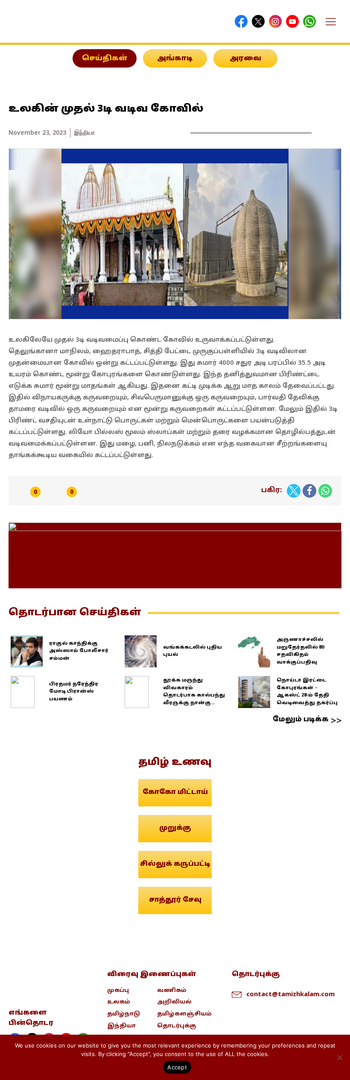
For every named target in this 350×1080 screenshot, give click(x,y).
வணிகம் (172, 990)
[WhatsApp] (325, 491)
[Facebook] (309, 491)
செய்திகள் (105, 58)
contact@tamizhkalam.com (286, 993)
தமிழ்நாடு (123, 1014)
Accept (177, 1067)
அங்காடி (175, 58)
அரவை (245, 58)
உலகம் (118, 1002)
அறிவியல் (174, 1002)
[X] (293, 491)
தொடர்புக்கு (176, 1026)
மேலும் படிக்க (301, 719)
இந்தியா (84, 132)
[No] (339, 1057)
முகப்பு (118, 990)
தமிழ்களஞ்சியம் (184, 1014)
